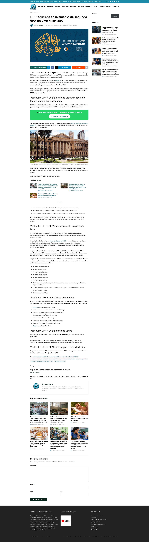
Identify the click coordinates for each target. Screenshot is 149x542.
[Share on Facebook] (52, 67)
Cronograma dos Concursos (98, 516)
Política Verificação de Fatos (65, 1)
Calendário (41, 7)
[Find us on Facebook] (112, 1)
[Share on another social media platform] (86, 67)
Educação (36, 12)
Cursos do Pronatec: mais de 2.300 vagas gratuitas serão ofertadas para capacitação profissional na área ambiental (48, 186)
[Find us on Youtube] (110, 1)
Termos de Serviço (97, 1)
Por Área (88, 7)
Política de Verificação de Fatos (98, 519)
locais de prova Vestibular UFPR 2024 (40, 359)
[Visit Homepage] (33, 7)
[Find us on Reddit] (114, 1)
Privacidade (94, 523)
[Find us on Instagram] (108, 1)
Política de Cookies (54, 1)
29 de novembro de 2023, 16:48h (53, 25)
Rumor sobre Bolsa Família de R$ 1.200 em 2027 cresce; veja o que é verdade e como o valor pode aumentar (110, 51)
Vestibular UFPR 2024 (59, 361)
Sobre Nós (32, 1)
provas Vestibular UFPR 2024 (67, 359)
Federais (81, 7)
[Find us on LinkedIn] (116, 1)
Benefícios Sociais (104, 7)
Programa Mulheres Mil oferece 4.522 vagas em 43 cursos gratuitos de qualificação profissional (39, 443)
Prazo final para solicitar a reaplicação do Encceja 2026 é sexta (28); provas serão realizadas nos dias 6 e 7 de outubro (79, 444)
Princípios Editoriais (76, 1)
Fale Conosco (84, 1)
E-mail (32, 491)
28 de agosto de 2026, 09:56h (45, 190)
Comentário (33, 465)
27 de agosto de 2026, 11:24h (76, 190)
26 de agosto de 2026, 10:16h (57, 450)
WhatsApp (90, 1)
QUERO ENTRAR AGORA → (59, 116)
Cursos (34, 438)
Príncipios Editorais (95, 521)
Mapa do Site (94, 529)
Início (31, 12)
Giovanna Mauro (39, 25)
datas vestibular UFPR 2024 (41, 356)
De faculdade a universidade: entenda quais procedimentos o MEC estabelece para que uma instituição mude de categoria (58, 444)
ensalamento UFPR (54, 356)
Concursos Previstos (69, 7)
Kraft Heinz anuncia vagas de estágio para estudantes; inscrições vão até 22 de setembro (110, 40)
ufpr (52, 361)
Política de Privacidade (44, 1)
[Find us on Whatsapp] (106, 1)
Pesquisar (94, 13)
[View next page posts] (61, 203)
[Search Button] (118, 7)
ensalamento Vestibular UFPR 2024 (70, 356)
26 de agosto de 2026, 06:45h (78, 450)
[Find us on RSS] (118, 1)
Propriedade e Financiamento (98, 524)
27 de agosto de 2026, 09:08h (45, 197)
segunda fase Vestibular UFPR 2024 (40, 361)
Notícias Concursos (39, 516)
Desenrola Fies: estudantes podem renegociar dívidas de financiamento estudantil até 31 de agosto (110, 61)
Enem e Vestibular (73, 25)
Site (62, 491)
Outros (115, 7)
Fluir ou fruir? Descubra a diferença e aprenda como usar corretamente (48, 194)
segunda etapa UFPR (81, 359)
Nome (32, 484)
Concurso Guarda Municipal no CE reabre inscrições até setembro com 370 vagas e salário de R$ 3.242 (110, 29)
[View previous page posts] (58, 203)
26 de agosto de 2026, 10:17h (37, 448)
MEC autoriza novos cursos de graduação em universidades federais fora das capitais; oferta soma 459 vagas (77, 186)
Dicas (95, 7)
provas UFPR (55, 359)
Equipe (37, 1)
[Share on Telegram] (48, 67)
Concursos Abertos (53, 7)
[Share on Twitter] (56, 67)
